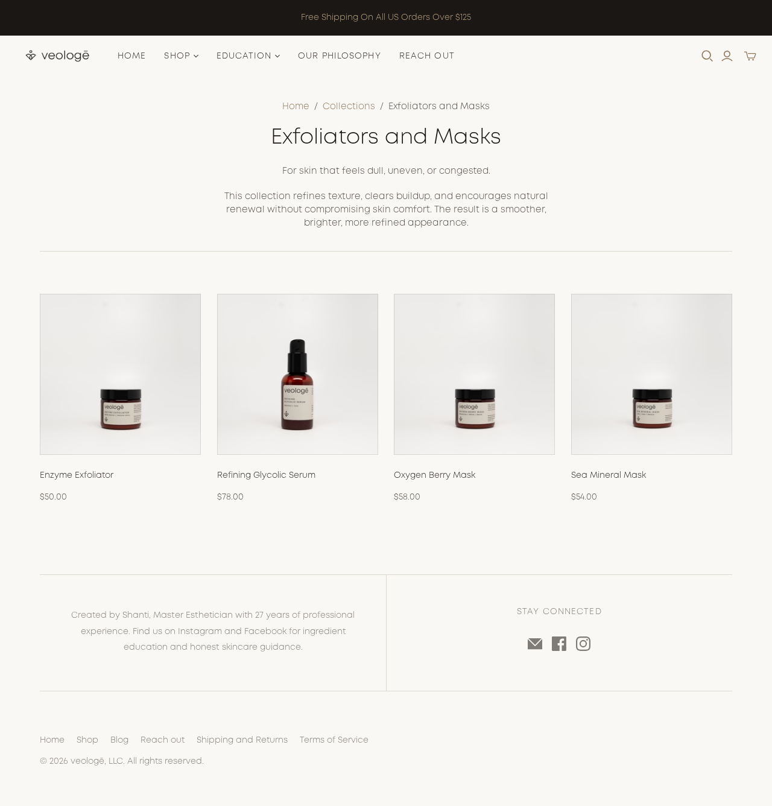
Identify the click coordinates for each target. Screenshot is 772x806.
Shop (87, 740)
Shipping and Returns (242, 740)
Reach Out (427, 56)
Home (132, 56)
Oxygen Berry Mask (434, 475)
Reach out (163, 740)
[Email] (535, 643)
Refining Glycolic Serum (266, 475)
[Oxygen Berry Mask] (474, 374)
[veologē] (57, 56)
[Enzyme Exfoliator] (120, 374)
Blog (119, 740)
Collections (349, 107)
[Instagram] (583, 643)
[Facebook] (559, 643)
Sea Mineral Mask (608, 475)
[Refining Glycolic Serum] (297, 374)
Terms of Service (334, 740)
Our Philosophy (339, 56)
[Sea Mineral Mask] (651, 374)
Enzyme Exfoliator (76, 475)
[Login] (727, 56)
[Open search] (707, 56)
